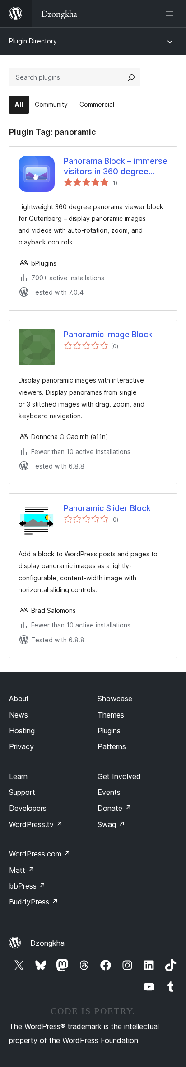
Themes (111, 714)
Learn (18, 776)
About (19, 698)
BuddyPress (33, 901)
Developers (27, 808)
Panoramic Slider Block (107, 508)
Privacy (21, 746)
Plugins (109, 730)
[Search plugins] (131, 77)
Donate (114, 808)
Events (109, 792)
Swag (111, 824)
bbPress (27, 885)
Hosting (22, 730)
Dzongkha (47, 942)
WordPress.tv (36, 824)
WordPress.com (39, 853)
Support (22, 792)
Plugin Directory (33, 41)
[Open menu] (171, 13)
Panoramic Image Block (108, 334)
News (18, 714)
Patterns (112, 746)
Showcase (115, 698)
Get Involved (119, 776)
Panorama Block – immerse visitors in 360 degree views (115, 166)
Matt (21, 870)
